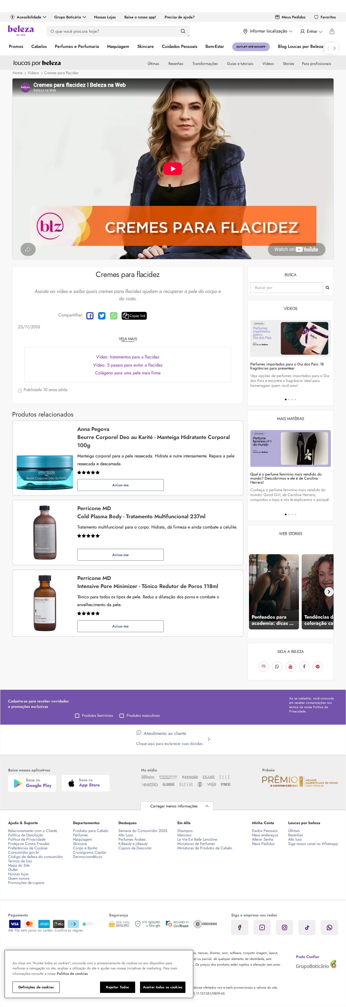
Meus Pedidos (293, 17)
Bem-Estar (214, 46)
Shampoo (185, 830)
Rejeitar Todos (117, 987)
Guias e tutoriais (240, 63)
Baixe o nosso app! (140, 17)
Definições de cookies (36, 987)
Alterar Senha (262, 839)
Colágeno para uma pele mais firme (128, 372)
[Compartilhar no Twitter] (102, 315)
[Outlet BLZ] (251, 47)
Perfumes (80, 835)
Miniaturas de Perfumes (196, 843)
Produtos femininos (97, 715)
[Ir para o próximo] (335, 48)
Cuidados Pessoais (179, 46)
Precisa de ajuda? (180, 17)
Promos (16, 46)
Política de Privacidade (26, 839)
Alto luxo (295, 839)
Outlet (12, 869)
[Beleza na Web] (21, 31)
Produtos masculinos (143, 715)
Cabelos (39, 46)
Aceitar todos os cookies (162, 987)
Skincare (145, 46)
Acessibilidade (29, 17)
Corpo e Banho (85, 848)
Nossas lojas (18, 874)
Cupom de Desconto (135, 848)
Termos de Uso (20, 861)
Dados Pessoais (265, 830)
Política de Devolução (25, 835)
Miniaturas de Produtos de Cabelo (204, 848)
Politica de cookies (72, 973)
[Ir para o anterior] (328, 48)
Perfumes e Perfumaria (77, 46)
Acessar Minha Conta (311, 31)
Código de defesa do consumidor (35, 856)
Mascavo (184, 835)
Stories (288, 63)
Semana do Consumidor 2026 (142, 830)
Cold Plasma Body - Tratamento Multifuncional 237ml (141, 512)
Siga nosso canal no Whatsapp (313, 843)
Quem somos (18, 878)
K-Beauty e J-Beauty (133, 843)
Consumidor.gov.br (23, 852)
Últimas (153, 63)
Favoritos (328, 17)
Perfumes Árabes (132, 839)
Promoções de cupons (26, 882)
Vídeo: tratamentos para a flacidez (127, 356)
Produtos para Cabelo (90, 830)
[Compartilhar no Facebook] (90, 315)
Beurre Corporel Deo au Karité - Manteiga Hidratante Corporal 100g (153, 437)
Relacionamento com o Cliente (32, 830)
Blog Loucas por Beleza (300, 46)
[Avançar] (329, 591)
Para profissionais (316, 63)
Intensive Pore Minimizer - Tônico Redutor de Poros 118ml (147, 582)
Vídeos (268, 63)
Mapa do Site (18, 865)
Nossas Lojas (105, 17)
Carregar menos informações (174, 806)
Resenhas (175, 63)
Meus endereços (265, 835)
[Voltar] (252, 591)
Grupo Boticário (67, 17)
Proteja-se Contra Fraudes (28, 843)
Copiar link (137, 315)
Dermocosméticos (87, 856)
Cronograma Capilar (90, 852)
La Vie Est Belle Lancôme (197, 839)
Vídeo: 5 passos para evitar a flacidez (127, 365)
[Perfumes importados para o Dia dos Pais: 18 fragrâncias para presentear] (290, 338)
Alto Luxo (125, 835)
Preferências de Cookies (28, 848)
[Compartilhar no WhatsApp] (114, 315)
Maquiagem (118, 46)
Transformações (205, 63)
